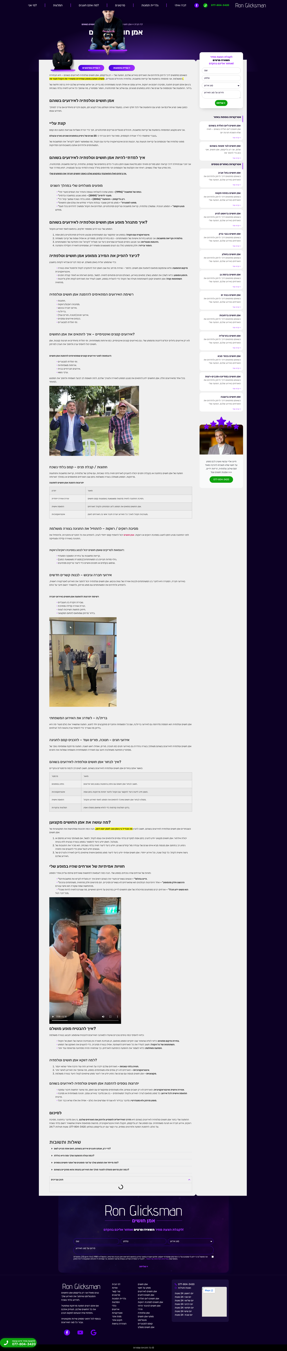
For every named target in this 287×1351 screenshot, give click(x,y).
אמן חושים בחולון (231, 254)
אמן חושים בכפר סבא (229, 356)
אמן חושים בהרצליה (230, 335)
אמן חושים (129, 534)
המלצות (57, 5)
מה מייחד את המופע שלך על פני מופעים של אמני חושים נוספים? (86, 1162)
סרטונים (120, 5)
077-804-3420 (221, 479)
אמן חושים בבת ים (231, 294)
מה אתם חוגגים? (89, 5)
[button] (120, 1148)
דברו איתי (180, 5)
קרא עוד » (237, 138)
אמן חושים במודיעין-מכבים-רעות (223, 376)
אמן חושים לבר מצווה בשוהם (225, 145)
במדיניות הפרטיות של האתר (157, 1259)
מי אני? (32, 5)
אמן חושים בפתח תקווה (228, 193)
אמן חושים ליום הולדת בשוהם (225, 125)
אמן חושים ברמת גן (230, 274)
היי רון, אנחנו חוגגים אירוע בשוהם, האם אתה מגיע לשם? (82, 1148)
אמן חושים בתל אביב (229, 172)
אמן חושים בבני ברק (230, 233)
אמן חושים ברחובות (230, 315)
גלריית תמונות (149, 5)
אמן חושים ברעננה (231, 396)
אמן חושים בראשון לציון (228, 213)
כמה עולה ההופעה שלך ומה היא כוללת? (74, 1155)
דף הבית (138, 24)
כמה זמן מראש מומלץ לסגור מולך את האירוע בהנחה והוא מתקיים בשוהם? (91, 1169)
